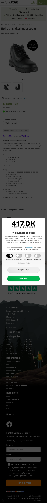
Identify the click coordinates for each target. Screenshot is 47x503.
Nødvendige (9, 260)
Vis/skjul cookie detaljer (23, 263)
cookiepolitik (29, 248)
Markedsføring (18, 260)
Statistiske (37, 260)
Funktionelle (28, 260)
